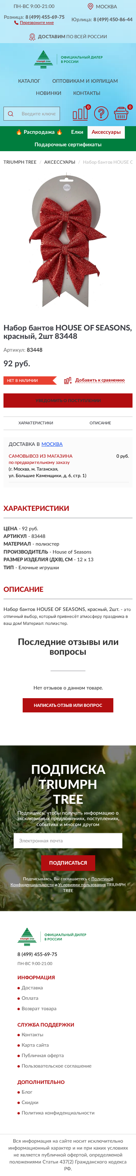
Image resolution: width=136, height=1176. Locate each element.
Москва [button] (52, 444)
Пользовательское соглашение (56, 1066)
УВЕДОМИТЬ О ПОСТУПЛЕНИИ (68, 401)
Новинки (48, 93)
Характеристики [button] (35, 423)
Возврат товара (39, 1008)
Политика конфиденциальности (58, 1113)
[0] (121, 113)
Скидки (30, 1103)
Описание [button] (100, 423)
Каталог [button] (29, 81)
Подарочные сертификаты (68, 144)
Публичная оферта (43, 1055)
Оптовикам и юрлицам (85, 81)
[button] (34, 22)
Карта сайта (35, 1045)
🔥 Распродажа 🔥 (39, 132)
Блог (27, 1092)
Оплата (30, 998)
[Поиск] (10, 114)
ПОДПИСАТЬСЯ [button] (68, 863)
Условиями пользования (82, 885)
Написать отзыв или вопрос (68, 705)
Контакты (86, 93)
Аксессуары (106, 132)
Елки (77, 132)
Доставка (32, 988)
